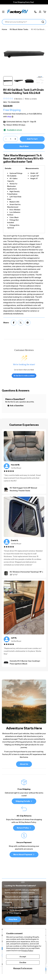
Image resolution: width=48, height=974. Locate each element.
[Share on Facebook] (13, 322)
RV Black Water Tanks (19, 29)
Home (4, 29)
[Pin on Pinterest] (27, 322)
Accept (23, 956)
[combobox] (24, 22)
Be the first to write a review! (24, 375)
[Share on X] (20, 322)
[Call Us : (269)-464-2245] (35, 11)
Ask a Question (16, 405)
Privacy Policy (27, 950)
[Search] (42, 22)
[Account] (40, 11)
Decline (22, 962)
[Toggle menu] (3, 11)
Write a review (31, 99)
